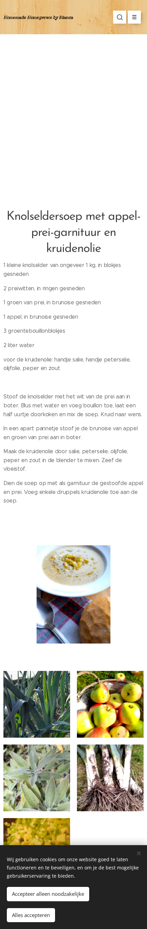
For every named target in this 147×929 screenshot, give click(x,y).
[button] (119, 17)
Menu (134, 17)
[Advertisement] (73, 111)
